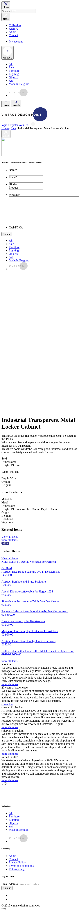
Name (13, 169)
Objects (13, 77)
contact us (7, 704)
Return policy (17, 869)
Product (13, 187)
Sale (11, 67)
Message (14, 194)
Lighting (14, 74)
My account (16, 41)
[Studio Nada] (18, 95)
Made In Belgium (19, 84)
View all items (9, 536)
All (10, 64)
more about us (9, 684)
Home (5, 128)
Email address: (10, 884)
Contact (13, 35)
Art (11, 80)
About (12, 31)
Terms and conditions (21, 865)
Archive (13, 28)
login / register (9, 125)
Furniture (14, 70)
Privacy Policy (17, 862)
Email (13, 177)
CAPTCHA (16, 227)
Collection (15, 25)
